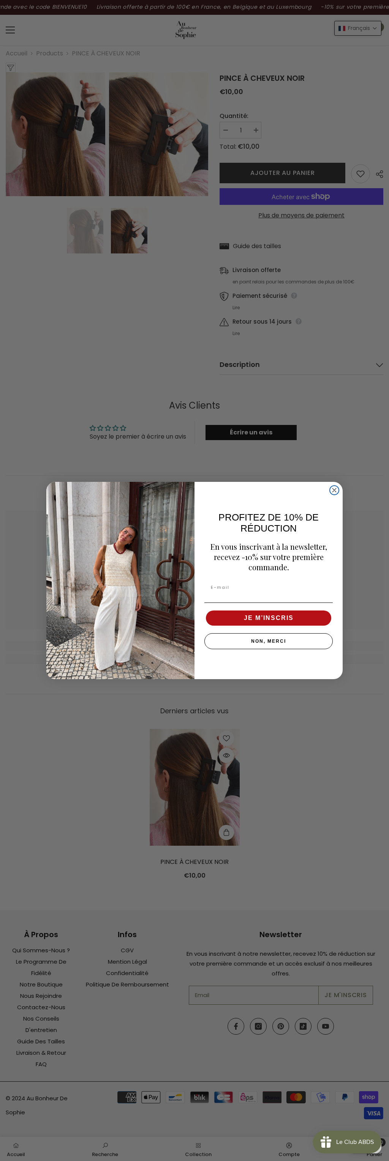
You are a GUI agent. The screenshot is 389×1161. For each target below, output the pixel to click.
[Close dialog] (334, 490)
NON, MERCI (268, 641)
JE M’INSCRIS (269, 618)
